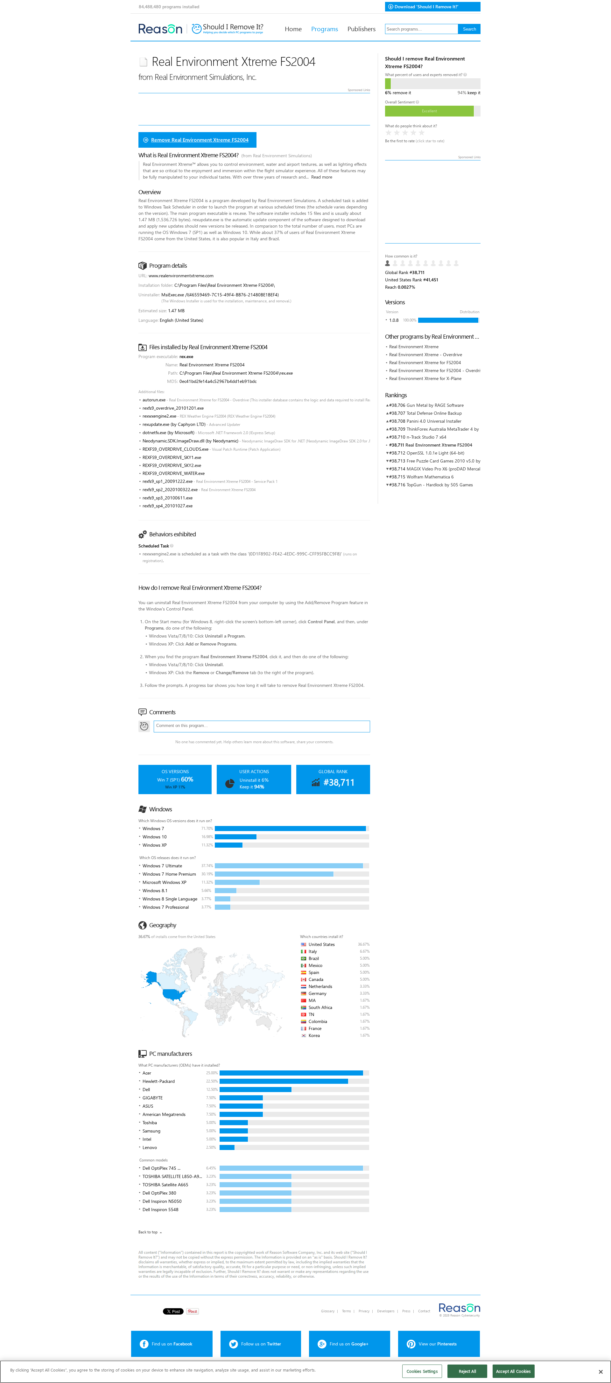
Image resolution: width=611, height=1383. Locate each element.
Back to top (148, 1232)
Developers (386, 1311)
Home (293, 28)
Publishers (362, 28)
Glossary (327, 1311)
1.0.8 (394, 320)
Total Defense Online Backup (434, 413)
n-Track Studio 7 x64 (426, 437)
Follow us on (261, 1344)
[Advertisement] (433, 202)
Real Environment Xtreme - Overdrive (425, 354)
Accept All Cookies (513, 1371)
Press (406, 1311)
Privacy (364, 1311)
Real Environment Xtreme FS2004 (438, 445)
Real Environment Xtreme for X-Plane (425, 378)
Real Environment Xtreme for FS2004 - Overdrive (437, 370)
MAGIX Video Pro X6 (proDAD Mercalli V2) (448, 469)
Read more (321, 177)
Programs (324, 28)
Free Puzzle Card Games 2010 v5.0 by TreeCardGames (459, 461)
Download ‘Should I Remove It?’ (427, 7)
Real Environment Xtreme (414, 346)
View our (438, 1344)
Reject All (467, 1371)
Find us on (172, 1344)
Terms (346, 1311)
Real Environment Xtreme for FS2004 (425, 362)
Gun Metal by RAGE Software (435, 405)
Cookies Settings (422, 1371)
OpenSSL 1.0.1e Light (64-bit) (435, 453)
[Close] (601, 1372)
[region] (305, 1371)
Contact (424, 1311)
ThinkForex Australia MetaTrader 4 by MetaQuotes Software (465, 429)
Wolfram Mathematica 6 (430, 477)
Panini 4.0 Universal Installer (434, 421)
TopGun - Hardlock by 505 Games (440, 485)
